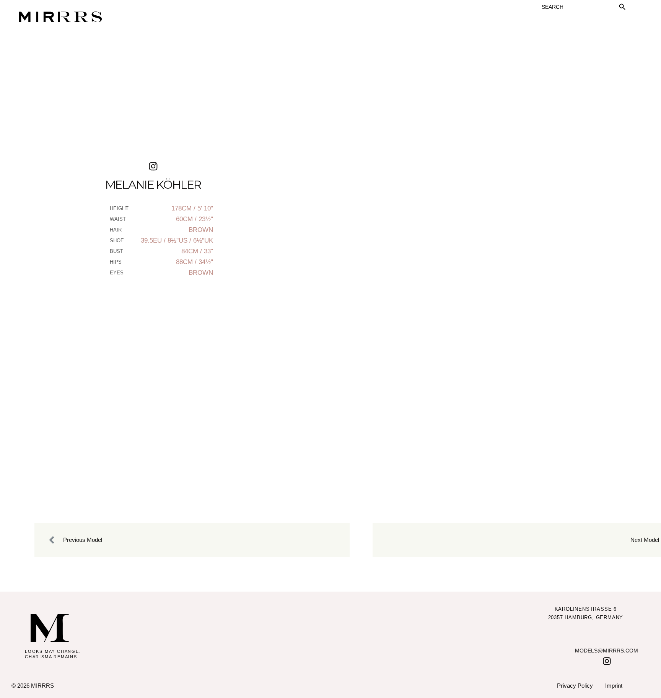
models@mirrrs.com (606, 650)
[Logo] (50, 628)
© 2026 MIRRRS (32, 685)
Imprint (613, 685)
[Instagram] (606, 661)
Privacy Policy (575, 685)
